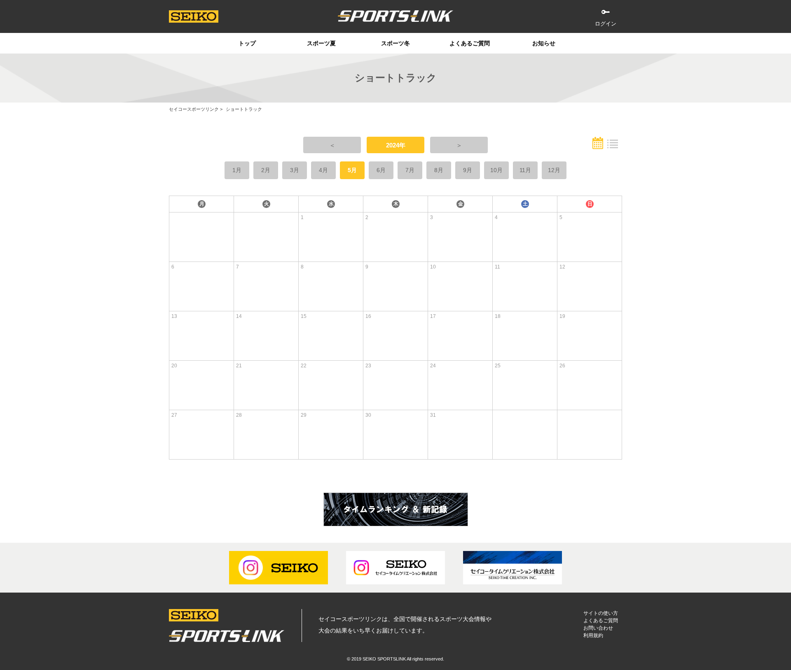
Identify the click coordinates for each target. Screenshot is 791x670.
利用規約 (593, 635)
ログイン (605, 24)
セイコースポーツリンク (194, 109)
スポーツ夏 (321, 43)
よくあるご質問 (469, 43)
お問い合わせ (598, 628)
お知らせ (543, 43)
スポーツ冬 (395, 43)
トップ (247, 43)
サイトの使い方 (600, 613)
